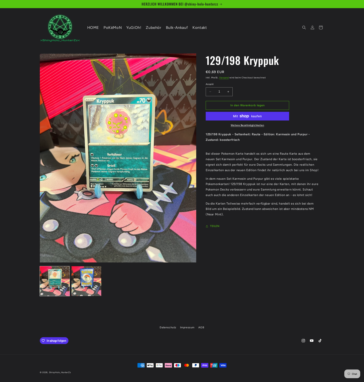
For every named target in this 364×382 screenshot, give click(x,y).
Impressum (187, 327)
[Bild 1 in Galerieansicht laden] (55, 281)
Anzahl (209, 84)
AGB (201, 327)
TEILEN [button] (215, 226)
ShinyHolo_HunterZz (60, 372)
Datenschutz (168, 327)
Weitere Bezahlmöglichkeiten (247, 125)
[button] (304, 27)
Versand (224, 77)
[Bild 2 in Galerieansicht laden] (86, 281)
